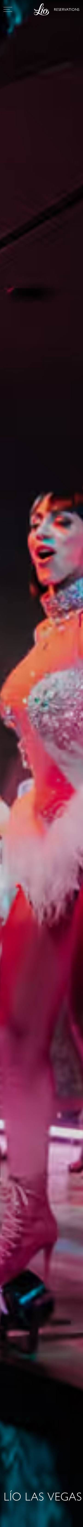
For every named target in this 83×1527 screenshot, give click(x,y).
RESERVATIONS (67, 9)
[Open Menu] (7, 9)
